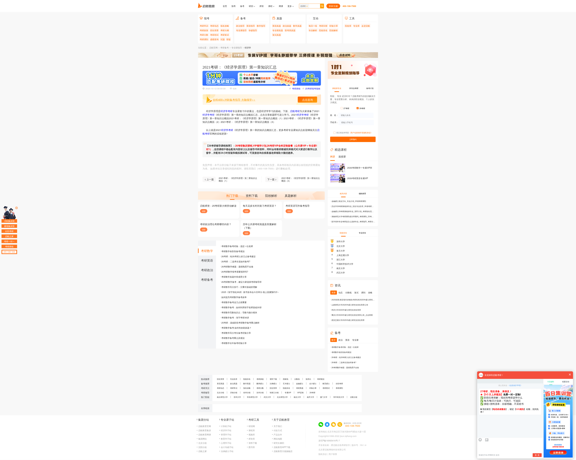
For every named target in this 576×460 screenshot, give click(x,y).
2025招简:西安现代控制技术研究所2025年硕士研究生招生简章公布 (353, 299)
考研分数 (204, 34)
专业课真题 (277, 30)
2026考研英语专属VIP (357, 178)
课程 (270, 5)
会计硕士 (312, 383)
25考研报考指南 (312, 88)
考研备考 (224, 48)
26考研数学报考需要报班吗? (234, 271)
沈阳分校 (202, 447)
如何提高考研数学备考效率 (234, 297)
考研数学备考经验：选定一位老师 (237, 246)
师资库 (252, 438)
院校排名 (323, 30)
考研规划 (320, 379)
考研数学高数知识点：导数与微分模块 (239, 312)
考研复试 (224, 34)
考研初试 (214, 34)
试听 (204, 211)
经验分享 (333, 25)
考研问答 (323, 25)
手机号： (334, 122)
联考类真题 (290, 30)
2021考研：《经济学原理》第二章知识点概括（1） (238, 179)
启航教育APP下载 (282, 447)
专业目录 (233, 379)
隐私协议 (322, 454)
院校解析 (333, 30)
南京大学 (340, 268)
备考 (242, 5)
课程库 (252, 430)
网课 (281, 5)
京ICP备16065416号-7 (329, 440)
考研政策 (204, 30)
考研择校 (296, 88)
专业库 (356, 25)
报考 (233, 5)
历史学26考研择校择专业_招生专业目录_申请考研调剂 (353, 206)
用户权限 (333, 454)
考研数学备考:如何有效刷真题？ (236, 327)
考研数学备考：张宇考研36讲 (235, 317)
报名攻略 (224, 25)
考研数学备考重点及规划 (232, 338)
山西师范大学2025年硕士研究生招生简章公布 (350, 304)
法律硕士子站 (227, 451)
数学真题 (297, 25)
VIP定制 (300, 392)
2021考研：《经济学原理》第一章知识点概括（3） (300, 179)
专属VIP (288, 392)
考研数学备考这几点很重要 (234, 302)
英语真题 (276, 25)
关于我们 (278, 426)
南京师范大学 (222, 397)
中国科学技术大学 (344, 263)
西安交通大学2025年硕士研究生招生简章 (348, 320)
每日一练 (313, 25)
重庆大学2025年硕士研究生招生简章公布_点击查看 (352, 315)
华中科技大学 (338, 397)
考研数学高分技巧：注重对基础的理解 (239, 287)
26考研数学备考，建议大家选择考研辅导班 (241, 281)
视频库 (252, 434)
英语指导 (250, 25)
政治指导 (240, 25)
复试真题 (276, 34)
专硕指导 (253, 30)
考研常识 (204, 25)
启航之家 (202, 451)
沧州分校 (260, 392)
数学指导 (261, 25)
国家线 (285, 379)
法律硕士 (273, 383)
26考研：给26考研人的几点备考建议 (238, 256)
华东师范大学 (252, 397)
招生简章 (214, 30)
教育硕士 (326, 383)
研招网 (252, 426)
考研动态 (214, 25)
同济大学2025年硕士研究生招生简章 (346, 310)
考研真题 (299, 388)
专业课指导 (241, 30)
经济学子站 (226, 430)
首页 (225, 5)
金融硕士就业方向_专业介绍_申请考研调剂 (349, 201)
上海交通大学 (342, 255)
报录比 (308, 379)
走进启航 (366, 25)
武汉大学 (340, 272)
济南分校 (233, 392)
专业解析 (313, 30)
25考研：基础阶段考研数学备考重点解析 (240, 322)
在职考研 (339, 383)
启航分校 (353, 397)
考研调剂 (204, 39)
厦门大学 (323, 397)
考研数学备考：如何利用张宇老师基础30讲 (241, 307)
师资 (262, 5)
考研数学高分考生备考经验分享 (236, 332)
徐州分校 (246, 392)
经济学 (248, 48)
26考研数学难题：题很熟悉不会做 (237, 266)
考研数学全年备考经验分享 (234, 343)
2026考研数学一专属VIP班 (359, 167)
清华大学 (340, 241)
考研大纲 (224, 30)
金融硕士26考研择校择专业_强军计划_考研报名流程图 (353, 211)
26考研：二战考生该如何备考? (235, 261)
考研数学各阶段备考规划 (232, 251)
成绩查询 (214, 39)
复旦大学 (340, 250)
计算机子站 (226, 426)
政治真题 (287, 25)
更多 (290, 5)
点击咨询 (307, 100)
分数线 (297, 379)
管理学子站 (226, 434)
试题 (222, 39)
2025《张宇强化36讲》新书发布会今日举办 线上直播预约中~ (250, 292)
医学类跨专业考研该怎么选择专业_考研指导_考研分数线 (353, 221)
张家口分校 (274, 392)
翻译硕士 (260, 383)
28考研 (312, 392)
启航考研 (295, 111)
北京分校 (220, 392)
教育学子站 (226, 438)
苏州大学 (237, 397)
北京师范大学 (282, 397)
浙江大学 (340, 259)
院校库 (348, 25)
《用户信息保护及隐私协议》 (360, 132)
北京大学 (340, 245)
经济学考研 (226, 111)
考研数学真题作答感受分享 (234, 276)
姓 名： (334, 114)
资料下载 (273, 379)
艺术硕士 (286, 383)
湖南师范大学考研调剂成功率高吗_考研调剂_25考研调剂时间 (353, 216)
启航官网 (213, 48)
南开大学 (310, 397)
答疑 (228, 39)
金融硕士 (299, 383)
